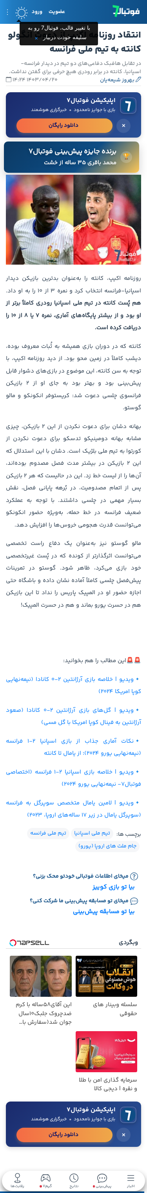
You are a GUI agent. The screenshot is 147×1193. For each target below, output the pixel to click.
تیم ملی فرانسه (48, 833)
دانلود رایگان (63, 125)
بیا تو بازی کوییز (114, 887)
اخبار (131, 1185)
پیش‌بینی (103, 1185)
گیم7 (47, 1186)
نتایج (73, 1185)
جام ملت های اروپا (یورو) (107, 846)
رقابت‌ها (17, 1185)
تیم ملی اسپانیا (92, 833)
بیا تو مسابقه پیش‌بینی (104, 911)
